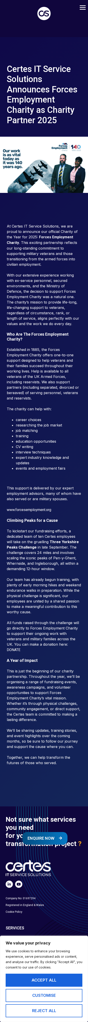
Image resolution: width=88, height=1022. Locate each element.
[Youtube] (18, 884)
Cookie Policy (14, 911)
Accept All (44, 980)
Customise (44, 995)
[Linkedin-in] (9, 884)
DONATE (13, 650)
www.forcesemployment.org (29, 510)
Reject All (44, 1010)
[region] (44, 979)
